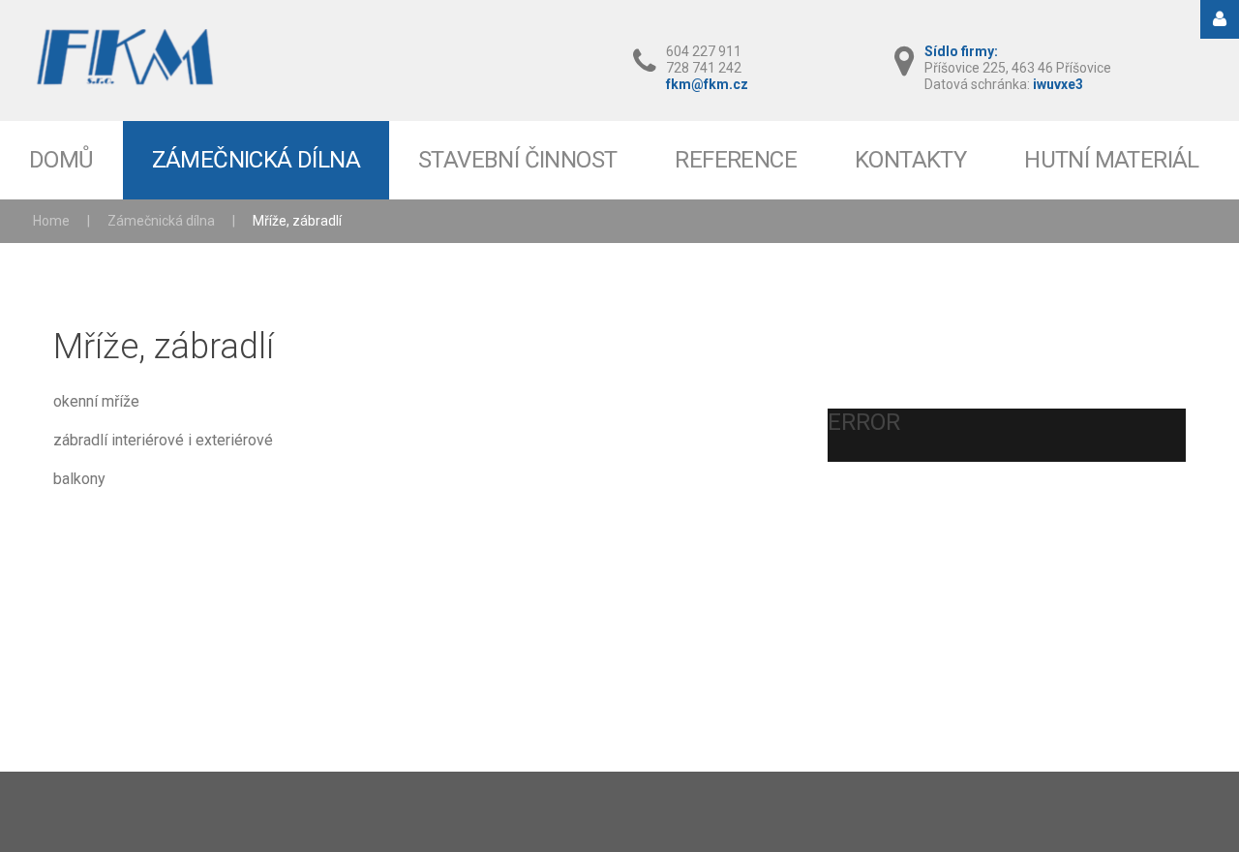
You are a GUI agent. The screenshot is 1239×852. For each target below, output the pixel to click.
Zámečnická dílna (161, 220)
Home (51, 220)
